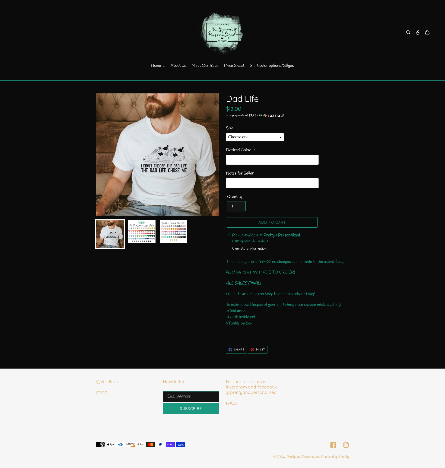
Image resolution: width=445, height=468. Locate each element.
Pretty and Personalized (303, 457)
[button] (255, 115)
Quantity (234, 197)
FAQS (101, 393)
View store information (249, 248)
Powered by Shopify (335, 457)
